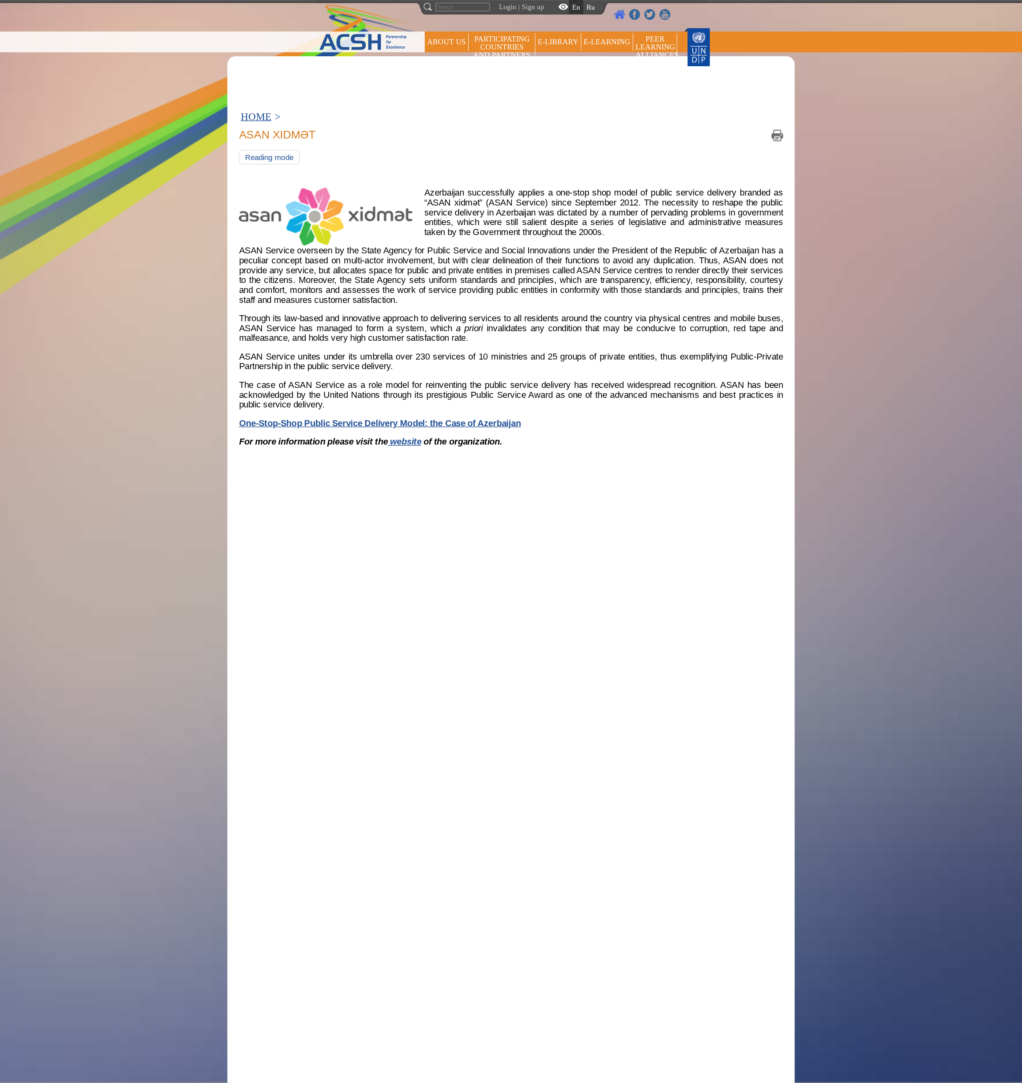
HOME (256, 116)
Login (507, 7)
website (404, 442)
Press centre (455, 71)
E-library (558, 42)
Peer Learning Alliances (656, 47)
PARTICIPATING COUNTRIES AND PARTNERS (502, 47)
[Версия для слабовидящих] (563, 6)
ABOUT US (446, 42)
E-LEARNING (607, 42)
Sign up (533, 7)
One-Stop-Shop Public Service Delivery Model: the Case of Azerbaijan (380, 423)
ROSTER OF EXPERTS (502, 76)
